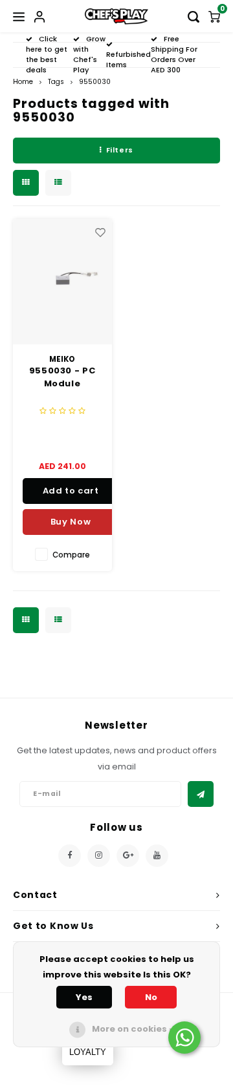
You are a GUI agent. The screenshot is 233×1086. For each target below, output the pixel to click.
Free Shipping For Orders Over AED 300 (174, 54)
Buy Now (70, 522)
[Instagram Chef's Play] (98, 855)
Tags (56, 82)
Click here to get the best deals (46, 54)
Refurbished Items (128, 59)
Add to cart (71, 491)
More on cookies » (132, 1029)
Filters (119, 150)
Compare (71, 555)
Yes (84, 997)
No (151, 997)
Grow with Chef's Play (89, 54)
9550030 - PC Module (62, 377)
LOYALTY (87, 1052)
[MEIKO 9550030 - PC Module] (62, 281)
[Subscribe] (201, 794)
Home (23, 82)
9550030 (95, 82)
